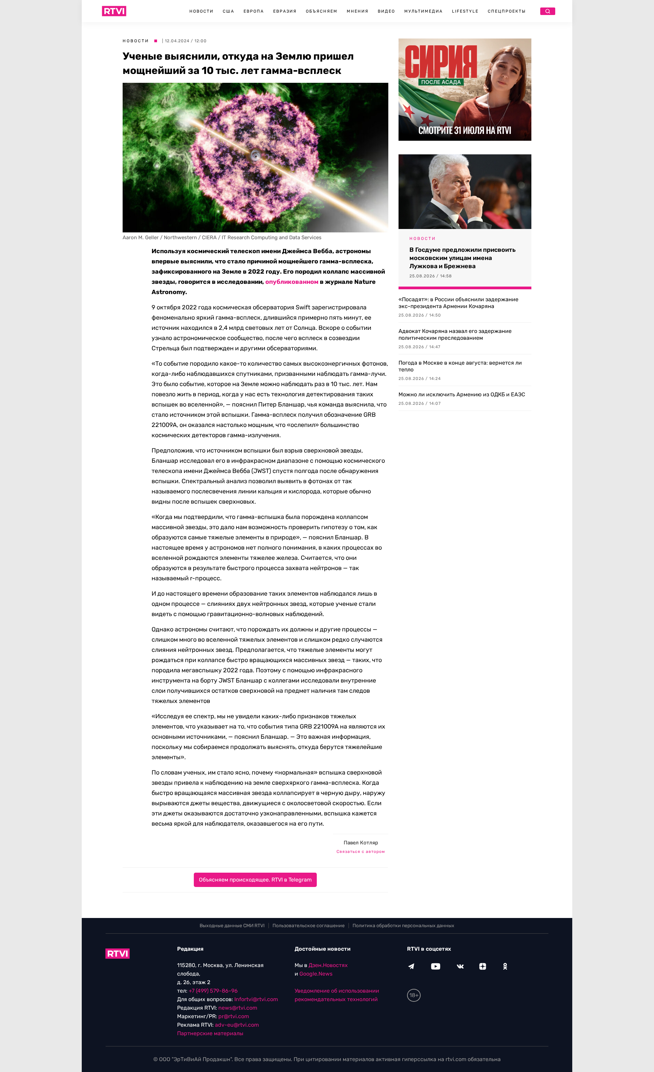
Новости (201, 11)
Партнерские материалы (210, 1033)
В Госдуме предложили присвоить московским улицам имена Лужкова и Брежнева (462, 258)
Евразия (285, 11)
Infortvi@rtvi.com (256, 999)
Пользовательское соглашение (308, 926)
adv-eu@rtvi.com (237, 1025)
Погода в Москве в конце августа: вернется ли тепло (460, 366)
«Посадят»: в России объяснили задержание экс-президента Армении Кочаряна (458, 302)
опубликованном (291, 282)
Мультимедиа (423, 11)
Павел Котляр (361, 843)
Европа (254, 11)
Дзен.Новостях (328, 965)
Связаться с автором (361, 851)
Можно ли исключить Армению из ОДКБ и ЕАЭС (462, 394)
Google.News (315, 973)
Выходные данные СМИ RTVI (232, 926)
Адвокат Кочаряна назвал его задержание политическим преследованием (455, 334)
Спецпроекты (507, 11)
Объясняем (322, 11)
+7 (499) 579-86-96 (213, 990)
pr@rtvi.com (233, 1016)
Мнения (358, 11)
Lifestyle (465, 11)
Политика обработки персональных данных (403, 926)
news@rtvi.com (237, 1008)
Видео (386, 11)
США (228, 11)
